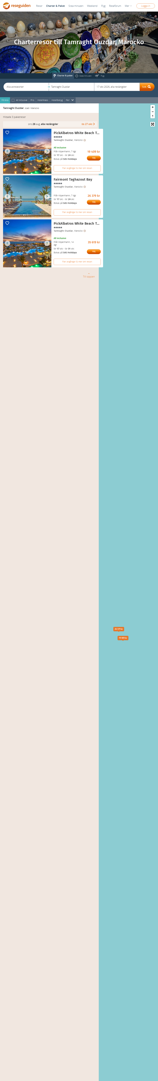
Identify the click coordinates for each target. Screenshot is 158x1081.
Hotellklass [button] (42, 100)
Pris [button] (32, 100)
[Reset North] (152, 116)
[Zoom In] (152, 107)
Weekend (92, 5)
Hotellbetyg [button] (57, 100)
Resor (39, 5)
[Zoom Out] (152, 111)
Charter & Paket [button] (55, 5)
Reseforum (115, 5)
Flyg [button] (103, 5)
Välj (93, 158)
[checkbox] (13, 100)
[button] (26, 87)
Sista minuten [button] (76, 5)
